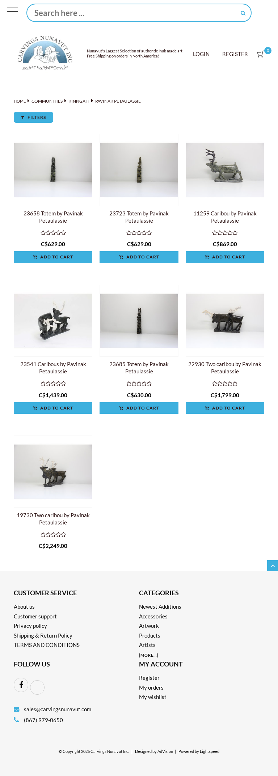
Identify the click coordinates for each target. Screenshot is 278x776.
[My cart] (260, 54)
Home (20, 101)
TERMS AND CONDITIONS (47, 645)
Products (149, 635)
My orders (151, 687)
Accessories (153, 616)
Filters (36, 117)
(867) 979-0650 (43, 720)
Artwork (149, 625)
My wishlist (153, 697)
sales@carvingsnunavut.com (57, 709)
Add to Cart (56, 256)
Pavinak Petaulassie (118, 101)
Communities (47, 101)
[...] (148, 655)
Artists (147, 645)
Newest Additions (160, 606)
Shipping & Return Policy (43, 635)
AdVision (165, 751)
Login (201, 54)
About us (24, 606)
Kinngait (78, 101)
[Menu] (13, 13)
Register (235, 54)
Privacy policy (30, 625)
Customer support (35, 616)
